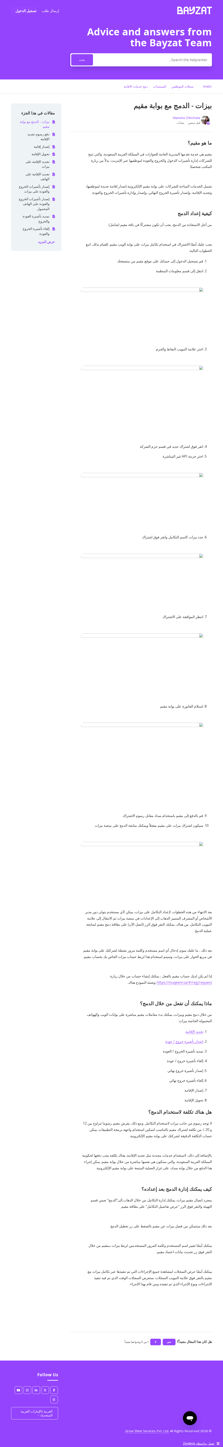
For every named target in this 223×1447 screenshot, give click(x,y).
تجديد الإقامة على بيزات (37, 164)
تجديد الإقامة (194, 1031)
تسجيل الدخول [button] (25, 10)
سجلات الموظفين (182, 86)
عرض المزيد (46, 241)
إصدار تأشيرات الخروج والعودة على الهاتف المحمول (34, 204)
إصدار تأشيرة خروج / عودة (184, 1041)
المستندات (159, 86)
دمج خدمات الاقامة (136, 86)
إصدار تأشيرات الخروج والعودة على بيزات (34, 189)
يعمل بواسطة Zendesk (199, 1443)
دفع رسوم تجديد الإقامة (38, 136)
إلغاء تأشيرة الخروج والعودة (36, 231)
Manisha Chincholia (186, 117)
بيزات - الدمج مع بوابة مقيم (34, 124)
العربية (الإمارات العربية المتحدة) (36, 1413)
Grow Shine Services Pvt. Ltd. (147, 1431)
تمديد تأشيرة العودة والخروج (36, 218)
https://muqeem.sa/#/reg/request (184, 982)
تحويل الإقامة (40, 154)
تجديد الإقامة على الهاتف (37, 176)
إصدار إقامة (41, 146)
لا (155, 1342)
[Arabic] (194, 13)
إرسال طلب (50, 10)
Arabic (207, 86)
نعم (169, 1342)
